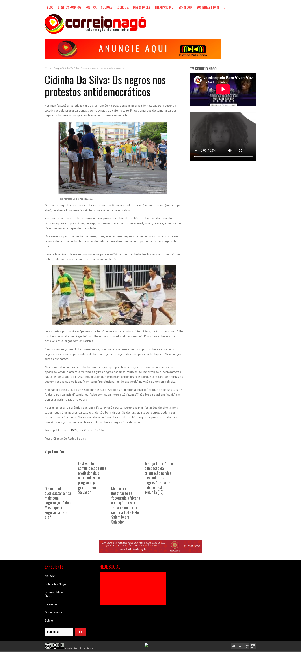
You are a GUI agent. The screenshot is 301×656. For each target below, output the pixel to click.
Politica (91, 7)
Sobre (49, 620)
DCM (74, 430)
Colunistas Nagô (55, 584)
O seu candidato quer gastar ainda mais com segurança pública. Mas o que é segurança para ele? (58, 503)
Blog (50, 7)
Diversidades (141, 7)
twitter (234, 646)
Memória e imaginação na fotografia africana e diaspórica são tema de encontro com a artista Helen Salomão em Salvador (126, 505)
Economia (122, 7)
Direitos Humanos (69, 7)
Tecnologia (184, 7)
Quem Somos (54, 612)
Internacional (163, 7)
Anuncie (50, 576)
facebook (240, 646)
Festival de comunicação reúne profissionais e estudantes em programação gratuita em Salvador (92, 478)
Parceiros (51, 604)
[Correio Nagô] (95, 24)
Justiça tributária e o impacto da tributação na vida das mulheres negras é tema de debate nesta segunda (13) (159, 478)
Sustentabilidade (208, 7)
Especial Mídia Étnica (54, 594)
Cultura (106, 7)
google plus (246, 646)
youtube (253, 646)
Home (48, 68)
